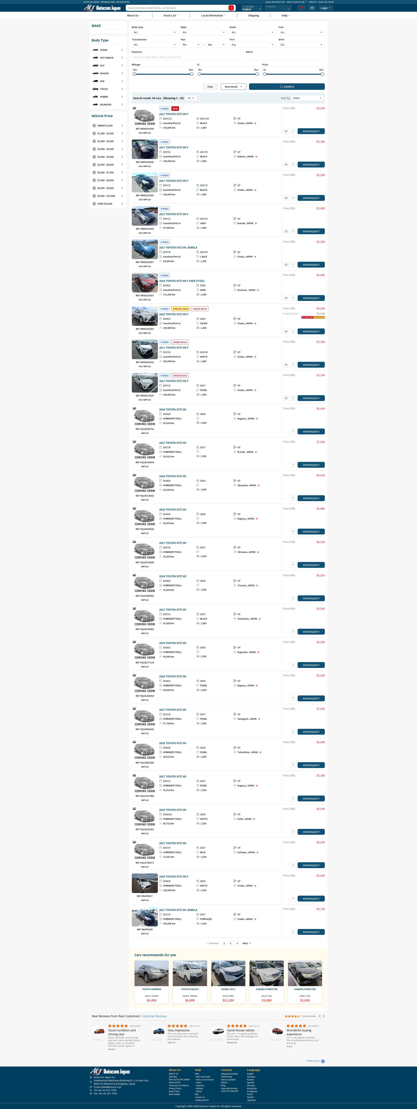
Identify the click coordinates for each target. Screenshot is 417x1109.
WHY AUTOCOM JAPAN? (179, 1079)
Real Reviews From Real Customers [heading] (116, 1016)
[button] (319, 1016)
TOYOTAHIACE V (190, 989)
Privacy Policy (175, 1088)
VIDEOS (224, 1082)
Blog (223, 1085)
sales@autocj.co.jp (111, 1086)
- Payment (199, 1085)
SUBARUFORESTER (266, 989)
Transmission (139, 39)
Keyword (137, 51)
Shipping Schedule (229, 1073)
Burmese (251, 1085)
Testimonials (226, 1076)
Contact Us (200, 1097)
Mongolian (252, 1088)
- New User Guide (202, 1076)
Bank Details (174, 1094)
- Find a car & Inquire (204, 1079)
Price (265, 64)
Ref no (249, 51)
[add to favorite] (293, 131)
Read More (292, 1051)
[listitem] (118, 1035)
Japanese (251, 1100)
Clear (210, 86)
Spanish (250, 1082)
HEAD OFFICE (175, 1082)
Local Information (212, 15)
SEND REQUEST (311, 131)
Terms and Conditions (179, 1085)
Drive (281, 39)
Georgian (251, 1076)
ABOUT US (173, 1073)
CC (198, 64)
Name (233, 27)
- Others (198, 1091)
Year (183, 39)
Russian (250, 1079)
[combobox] (252, 8)
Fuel (281, 27)
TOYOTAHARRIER (151, 989)
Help (285, 15)
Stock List (170, 15)
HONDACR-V (228, 989)
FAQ (196, 1094)
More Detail (231, 86)
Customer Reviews (154, 1016)
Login (324, 8)
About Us (132, 15)
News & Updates (228, 1079)
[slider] (134, 74)
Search (289, 87)
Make (183, 27)
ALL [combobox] (234, 32)
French (250, 1094)
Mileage (136, 64)
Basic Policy (174, 1091)
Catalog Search (202, 1100)
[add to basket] (286, 131)
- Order (198, 1082)
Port (232, 39)
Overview (173, 1076)
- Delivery (199, 1088)
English (250, 1073)
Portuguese (252, 1091)
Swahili (250, 1097)
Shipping (253, 15)
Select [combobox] (296, 98)
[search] (231, 7)
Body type (137, 27)
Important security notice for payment (229, 1089)
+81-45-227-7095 (107, 1090)
